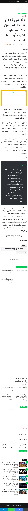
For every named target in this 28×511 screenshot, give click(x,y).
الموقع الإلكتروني (23, 439)
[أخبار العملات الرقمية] (14, 1)
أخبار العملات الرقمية (22, 13)
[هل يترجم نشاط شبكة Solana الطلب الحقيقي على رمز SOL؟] (7, 390)
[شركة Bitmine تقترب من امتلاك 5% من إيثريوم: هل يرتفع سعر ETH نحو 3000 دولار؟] (21, 390)
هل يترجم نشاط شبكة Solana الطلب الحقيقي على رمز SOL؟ (7, 396)
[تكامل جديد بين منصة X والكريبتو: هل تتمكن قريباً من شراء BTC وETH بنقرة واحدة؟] (7, 273)
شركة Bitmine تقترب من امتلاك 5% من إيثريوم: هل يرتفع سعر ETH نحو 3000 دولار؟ (21, 397)
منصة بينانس (21, 253)
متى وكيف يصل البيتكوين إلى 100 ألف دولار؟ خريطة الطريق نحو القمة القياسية (21, 381)
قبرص (23, 245)
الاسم (25, 429)
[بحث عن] (2, 2)
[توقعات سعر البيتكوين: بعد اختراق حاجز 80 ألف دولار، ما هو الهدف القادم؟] (23, 491)
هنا (21, 240)
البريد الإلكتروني (22, 434)
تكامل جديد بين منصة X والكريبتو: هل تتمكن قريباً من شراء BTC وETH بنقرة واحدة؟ (7, 280)
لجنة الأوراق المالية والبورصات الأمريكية (13, 249)
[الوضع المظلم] (4, 2)
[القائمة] (26, 2)
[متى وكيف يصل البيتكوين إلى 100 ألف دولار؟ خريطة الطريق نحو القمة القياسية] (21, 323)
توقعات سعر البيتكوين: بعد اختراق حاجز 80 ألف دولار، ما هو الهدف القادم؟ (10, 491)
